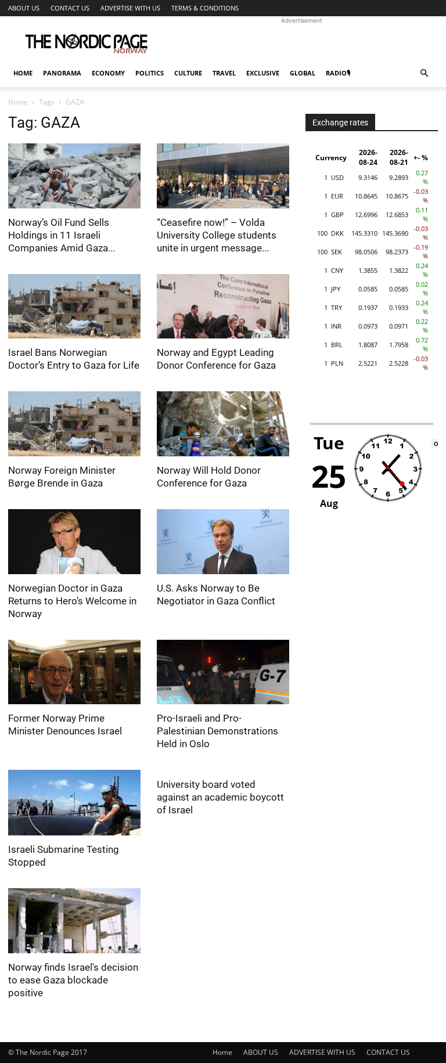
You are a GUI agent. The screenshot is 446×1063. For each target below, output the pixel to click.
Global (302, 73)
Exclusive (262, 73)
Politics (149, 73)
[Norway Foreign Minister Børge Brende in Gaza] (74, 423)
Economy (108, 73)
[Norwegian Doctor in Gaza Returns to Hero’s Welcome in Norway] (74, 541)
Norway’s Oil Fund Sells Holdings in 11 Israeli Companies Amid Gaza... (61, 235)
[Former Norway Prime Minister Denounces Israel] (74, 672)
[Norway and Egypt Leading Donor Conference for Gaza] (223, 306)
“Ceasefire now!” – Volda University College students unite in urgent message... (216, 235)
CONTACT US (70, 7)
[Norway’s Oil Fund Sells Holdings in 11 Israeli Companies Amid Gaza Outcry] (74, 175)
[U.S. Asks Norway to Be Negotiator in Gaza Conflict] (223, 541)
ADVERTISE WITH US (130, 7)
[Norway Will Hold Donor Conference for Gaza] (223, 423)
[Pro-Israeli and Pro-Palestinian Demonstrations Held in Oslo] (223, 672)
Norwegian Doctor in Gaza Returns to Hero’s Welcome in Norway (72, 600)
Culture (188, 73)
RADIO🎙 (338, 73)
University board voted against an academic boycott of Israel (220, 797)
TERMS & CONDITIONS (205, 7)
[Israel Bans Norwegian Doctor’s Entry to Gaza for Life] (74, 306)
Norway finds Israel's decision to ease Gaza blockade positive (73, 980)
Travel (224, 73)
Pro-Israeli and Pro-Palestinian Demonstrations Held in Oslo (217, 730)
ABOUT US (23, 7)
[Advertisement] (301, 41)
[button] (424, 73)
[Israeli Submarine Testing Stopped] (74, 802)
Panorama (62, 73)
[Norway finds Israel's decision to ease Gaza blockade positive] (74, 921)
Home (23, 73)
